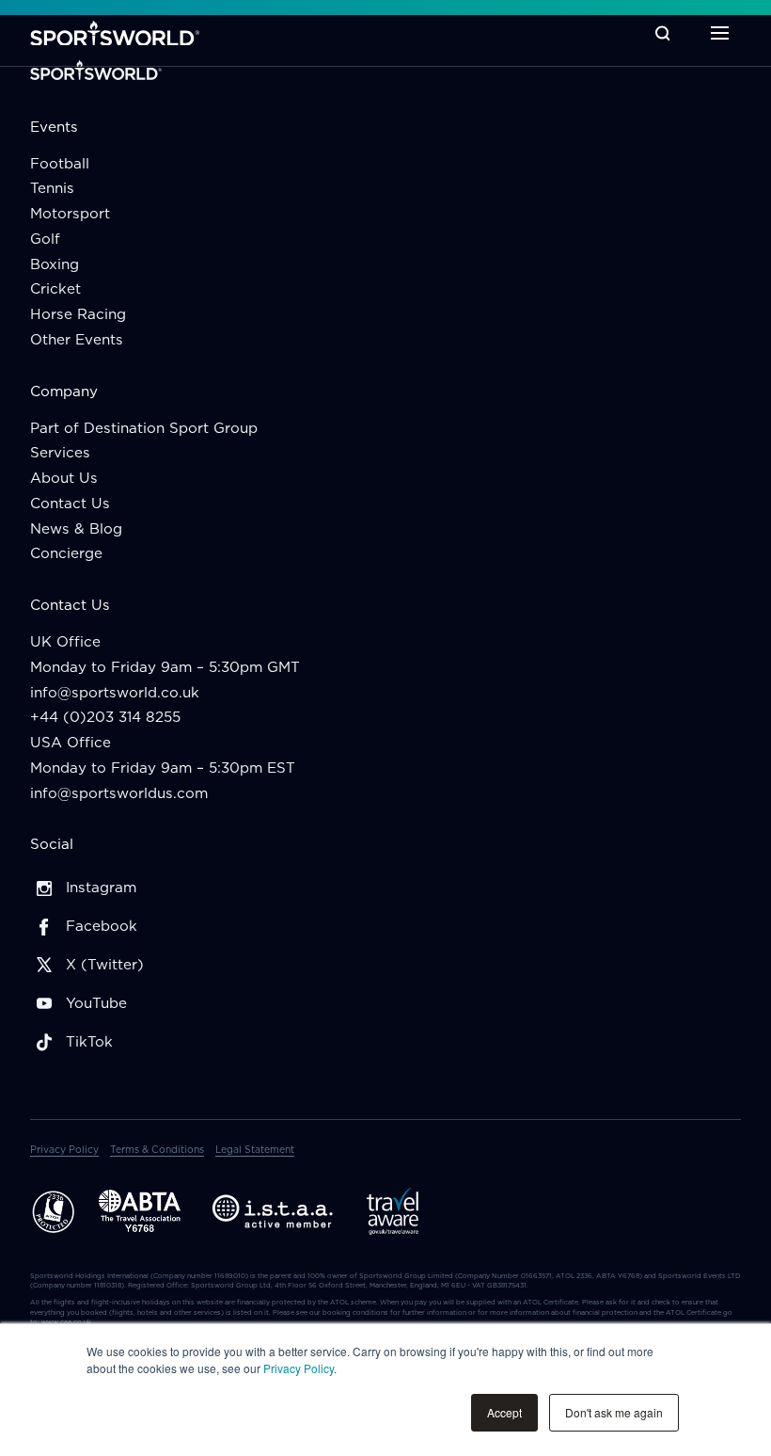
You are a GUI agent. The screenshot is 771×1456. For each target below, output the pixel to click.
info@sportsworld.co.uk (114, 692)
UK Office (65, 641)
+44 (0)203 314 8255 (105, 717)
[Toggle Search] (662, 33)
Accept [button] (504, 1412)
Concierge (66, 553)
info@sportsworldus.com (119, 793)
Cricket (55, 288)
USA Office (70, 742)
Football (59, 163)
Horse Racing (78, 314)
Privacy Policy (298, 1368)
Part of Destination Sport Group (144, 428)
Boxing (54, 264)
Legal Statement (254, 1149)
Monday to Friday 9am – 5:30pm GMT (165, 667)
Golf (45, 238)
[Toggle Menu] (720, 33)
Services (60, 452)
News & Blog (76, 528)
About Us (64, 478)
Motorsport (70, 213)
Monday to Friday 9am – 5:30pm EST (162, 767)
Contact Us (70, 503)
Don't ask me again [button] (614, 1412)
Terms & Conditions (157, 1149)
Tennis (52, 188)
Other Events (76, 339)
